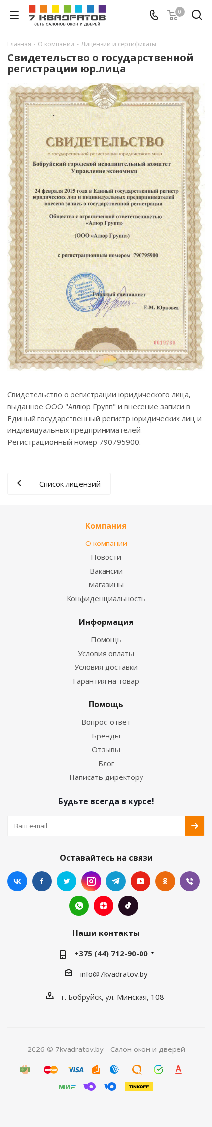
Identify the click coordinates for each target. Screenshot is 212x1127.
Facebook (42, 881)
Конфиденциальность (106, 598)
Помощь (106, 639)
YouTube (140, 881)
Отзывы (106, 749)
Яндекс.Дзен (103, 906)
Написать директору (106, 777)
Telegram (116, 881)
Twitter (66, 881)
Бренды (106, 735)
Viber (190, 881)
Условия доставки (106, 667)
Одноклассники (165, 881)
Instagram (91, 881)
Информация (106, 622)
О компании (106, 543)
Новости (106, 557)
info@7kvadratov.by (114, 974)
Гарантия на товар (106, 681)
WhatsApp (79, 906)
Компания (106, 525)
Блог (106, 763)
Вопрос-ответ (106, 722)
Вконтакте (17, 881)
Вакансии (106, 571)
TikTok (128, 906)
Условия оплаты (106, 653)
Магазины (106, 584)
